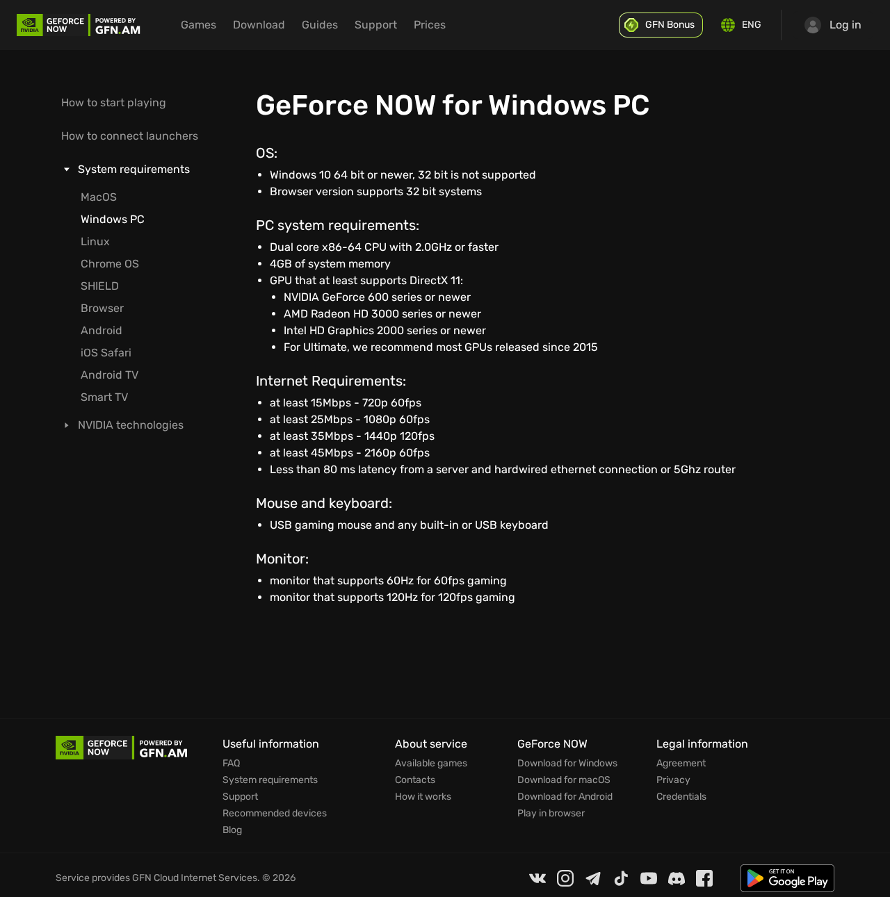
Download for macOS (563, 780)
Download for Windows (567, 763)
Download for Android (565, 797)
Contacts (415, 780)
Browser (102, 308)
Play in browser (551, 813)
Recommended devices (274, 813)
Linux (95, 241)
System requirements (270, 780)
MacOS (99, 197)
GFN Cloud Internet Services (194, 878)
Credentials (681, 797)
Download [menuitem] (259, 24)
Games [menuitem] (198, 24)
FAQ (231, 763)
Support (240, 797)
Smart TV (104, 397)
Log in (845, 24)
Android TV (109, 374)
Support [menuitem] (376, 24)
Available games (431, 763)
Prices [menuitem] (430, 24)
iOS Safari (106, 352)
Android (101, 330)
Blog (232, 830)
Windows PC (113, 219)
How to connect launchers (129, 135)
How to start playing (113, 102)
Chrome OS (110, 263)
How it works (423, 797)
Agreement (681, 763)
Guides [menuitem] (320, 24)
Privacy (673, 780)
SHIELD (100, 286)
